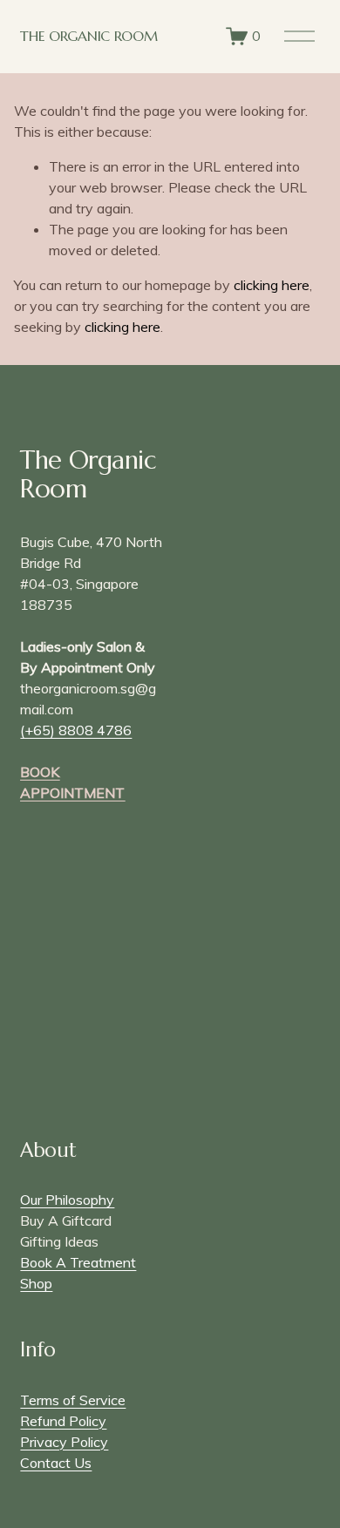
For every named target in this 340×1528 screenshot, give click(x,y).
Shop (36, 1283)
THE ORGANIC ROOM (88, 35)
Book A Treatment (78, 1262)
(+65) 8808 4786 (76, 730)
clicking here (271, 285)
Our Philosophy (67, 1199)
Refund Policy (63, 1421)
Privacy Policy (64, 1441)
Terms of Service (73, 1400)
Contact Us (56, 1462)
